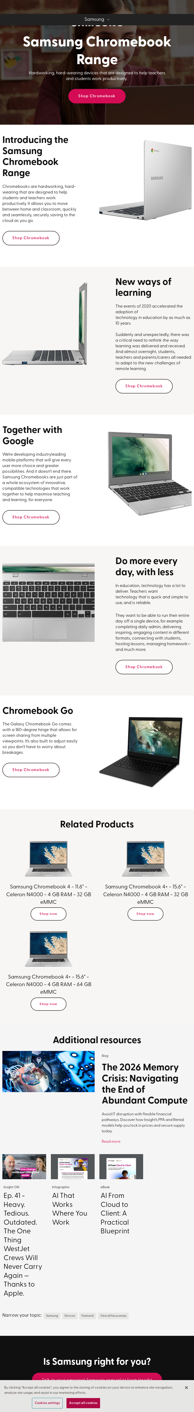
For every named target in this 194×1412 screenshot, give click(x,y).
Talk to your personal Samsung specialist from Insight (97, 1380)
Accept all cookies (83, 1403)
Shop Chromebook (97, 96)
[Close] (186, 1387)
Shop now (48, 914)
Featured (88, 1316)
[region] (97, 1396)
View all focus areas (113, 1316)
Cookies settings (47, 1403)
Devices (70, 1316)
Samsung (52, 1316)
